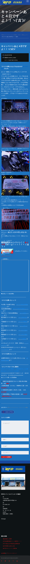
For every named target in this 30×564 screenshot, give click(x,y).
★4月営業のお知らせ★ (9, 546)
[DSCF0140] (15, 109)
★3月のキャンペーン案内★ (10, 548)
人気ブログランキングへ (6, 256)
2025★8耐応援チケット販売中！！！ (12, 541)
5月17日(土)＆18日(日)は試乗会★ (11, 543)
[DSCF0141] (15, 137)
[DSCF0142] (15, 161)
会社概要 (3, 553)
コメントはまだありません (11, 60)
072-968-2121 (6, 504)
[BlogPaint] (15, 185)
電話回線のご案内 (7, 539)
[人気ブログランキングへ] (7, 251)
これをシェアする (9, 412)
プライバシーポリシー (11, 553)
